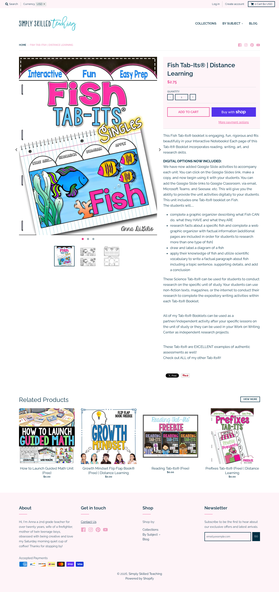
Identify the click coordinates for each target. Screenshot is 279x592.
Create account (234, 4)
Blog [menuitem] (253, 23)
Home (22, 45)
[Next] (159, 150)
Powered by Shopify (139, 578)
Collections (150, 529)
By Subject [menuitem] (231, 23)
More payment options (234, 122)
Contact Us (88, 522)
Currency (29, 4)
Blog (146, 539)
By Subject (150, 534)
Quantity (173, 91)
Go (256, 536)
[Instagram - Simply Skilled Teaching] (246, 45)
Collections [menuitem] (205, 23)
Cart (263, 4)
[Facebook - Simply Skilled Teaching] (240, 45)
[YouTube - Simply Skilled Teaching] (258, 45)
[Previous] (16, 150)
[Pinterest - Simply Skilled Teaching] (252, 45)
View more (250, 399)
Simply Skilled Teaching (145, 573)
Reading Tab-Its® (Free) (170, 468)
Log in (216, 4)
